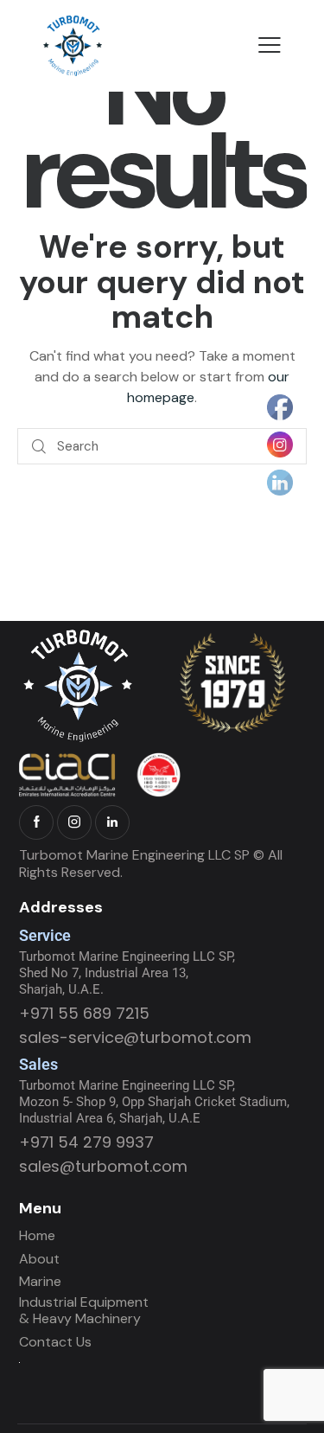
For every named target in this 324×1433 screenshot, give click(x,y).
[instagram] (74, 822)
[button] (269, 45)
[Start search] (38, 446)
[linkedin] (112, 822)
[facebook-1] (36, 822)
